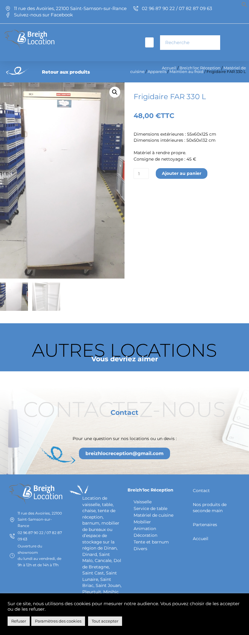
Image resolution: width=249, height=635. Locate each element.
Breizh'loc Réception (199, 68)
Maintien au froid (186, 71)
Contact (201, 490)
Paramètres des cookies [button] (58, 621)
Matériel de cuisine (153, 515)
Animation (145, 528)
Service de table (150, 508)
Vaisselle (143, 501)
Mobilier (142, 521)
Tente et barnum (151, 542)
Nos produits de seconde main (210, 507)
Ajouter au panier (181, 173)
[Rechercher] (212, 42)
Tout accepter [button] (105, 621)
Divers (140, 548)
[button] (244, 6)
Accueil (169, 68)
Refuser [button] (18, 621)
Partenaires (205, 524)
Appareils (157, 71)
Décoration (145, 535)
